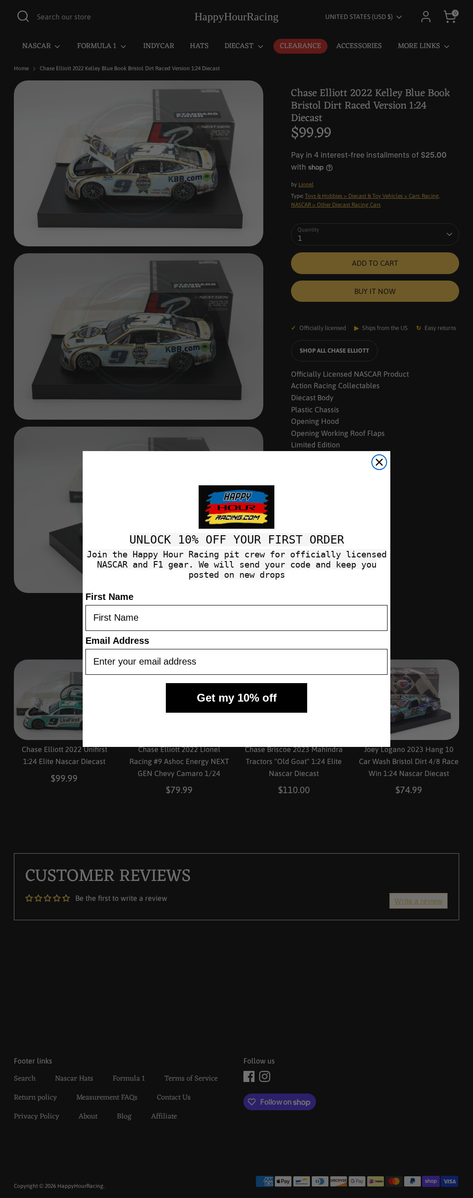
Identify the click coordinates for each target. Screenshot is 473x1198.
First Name (109, 597)
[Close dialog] (379, 462)
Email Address (117, 641)
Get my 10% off (237, 697)
